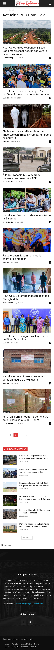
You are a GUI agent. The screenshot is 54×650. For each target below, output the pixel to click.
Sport (5, 291)
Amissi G (6, 98)
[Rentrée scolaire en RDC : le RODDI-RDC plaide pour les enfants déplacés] (10, 487)
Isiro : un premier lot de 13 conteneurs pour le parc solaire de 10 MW (25, 418)
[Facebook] (23, 622)
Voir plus (26, 537)
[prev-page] (5, 435)
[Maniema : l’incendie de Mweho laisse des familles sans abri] (10, 514)
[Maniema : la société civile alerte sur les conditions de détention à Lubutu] (10, 528)
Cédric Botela (8, 182)
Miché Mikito (8, 303)
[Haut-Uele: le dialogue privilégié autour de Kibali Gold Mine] (27, 321)
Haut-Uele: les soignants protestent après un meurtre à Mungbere (24, 378)
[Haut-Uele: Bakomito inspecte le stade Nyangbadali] (27, 280)
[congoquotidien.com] (27, 3)
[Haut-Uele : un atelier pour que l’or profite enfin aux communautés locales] (27, 76)
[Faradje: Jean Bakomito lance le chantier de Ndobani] (27, 240)
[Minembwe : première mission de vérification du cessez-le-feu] (10, 473)
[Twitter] (30, 622)
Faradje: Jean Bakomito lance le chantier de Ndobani (22, 257)
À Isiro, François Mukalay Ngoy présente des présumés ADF (21, 176)
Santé (5, 127)
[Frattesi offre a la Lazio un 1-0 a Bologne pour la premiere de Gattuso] (10, 500)
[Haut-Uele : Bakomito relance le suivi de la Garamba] (27, 200)
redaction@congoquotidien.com (30, 603)
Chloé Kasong (8, 58)
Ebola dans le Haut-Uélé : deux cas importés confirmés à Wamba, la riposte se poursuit (27, 135)
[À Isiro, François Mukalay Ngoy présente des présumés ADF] (27, 159)
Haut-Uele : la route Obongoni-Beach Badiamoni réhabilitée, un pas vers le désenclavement (25, 51)
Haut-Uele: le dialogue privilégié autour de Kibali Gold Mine (26, 338)
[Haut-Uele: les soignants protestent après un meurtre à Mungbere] (27, 361)
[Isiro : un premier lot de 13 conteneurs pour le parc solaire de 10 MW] (27, 401)
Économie (6, 43)
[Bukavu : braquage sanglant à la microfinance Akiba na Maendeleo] (10, 460)
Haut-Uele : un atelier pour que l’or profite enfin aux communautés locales (26, 93)
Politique (6, 170)
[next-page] (26, 435)
